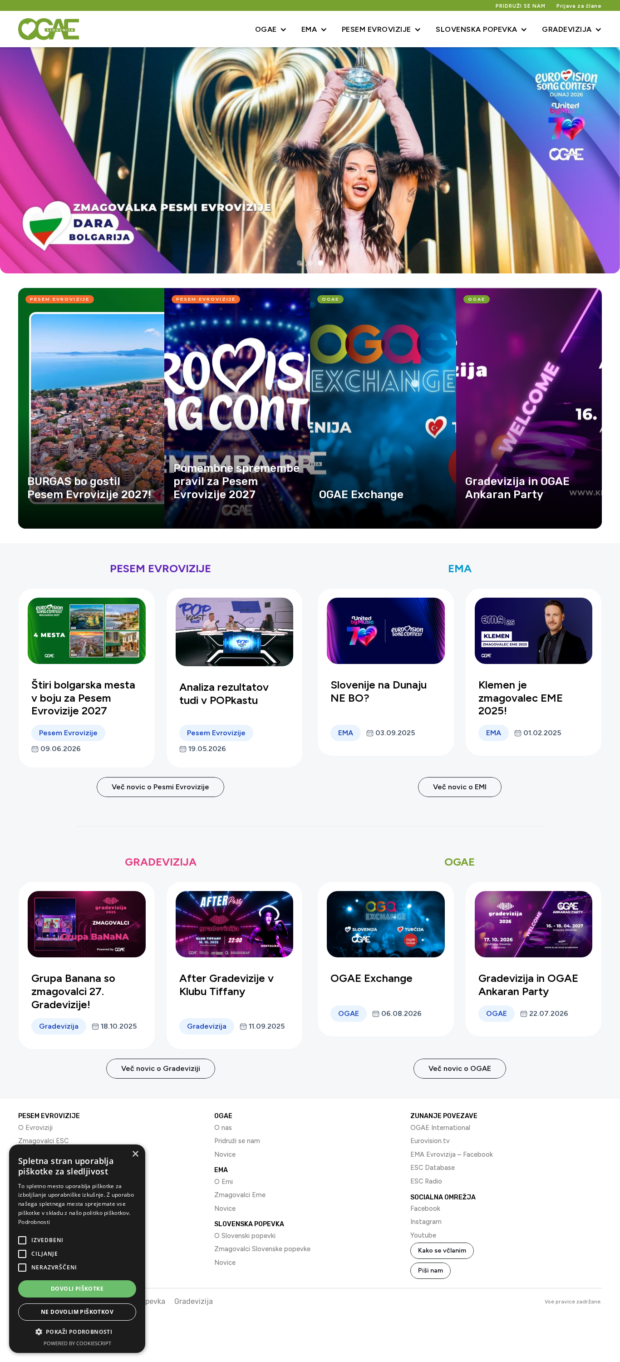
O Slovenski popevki (245, 1236)
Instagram (426, 1222)
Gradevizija (193, 1301)
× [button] (135, 1154)
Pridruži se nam (237, 1141)
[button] (271, 29)
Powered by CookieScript (77, 1343)
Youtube (423, 1235)
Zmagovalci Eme (240, 1195)
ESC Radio (426, 1181)
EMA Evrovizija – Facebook (451, 1154)
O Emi (223, 1182)
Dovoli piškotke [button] (77, 1289)
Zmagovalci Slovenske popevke (262, 1249)
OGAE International (440, 1128)
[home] (48, 29)
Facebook (425, 1208)
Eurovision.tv (430, 1141)
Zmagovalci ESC (43, 1141)
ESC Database (432, 1168)
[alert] (77, 1248)
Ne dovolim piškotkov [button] (77, 1312)
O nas (223, 1128)
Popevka (151, 1301)
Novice (225, 1154)
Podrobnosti (34, 1222)
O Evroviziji (35, 1128)
